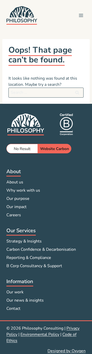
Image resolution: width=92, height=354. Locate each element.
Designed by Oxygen (67, 351)
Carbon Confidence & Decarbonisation (41, 249)
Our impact (16, 207)
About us (14, 182)
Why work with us (23, 190)
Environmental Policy (39, 334)
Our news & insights (25, 300)
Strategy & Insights (24, 241)
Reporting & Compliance (28, 257)
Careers (13, 215)
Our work (15, 292)
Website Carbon (54, 148)
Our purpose (17, 198)
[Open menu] (81, 15)
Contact (13, 308)
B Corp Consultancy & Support (34, 266)
